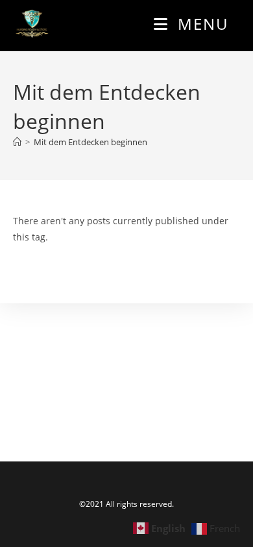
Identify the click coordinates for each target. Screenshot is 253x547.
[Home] (17, 142)
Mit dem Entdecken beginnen (90, 142)
